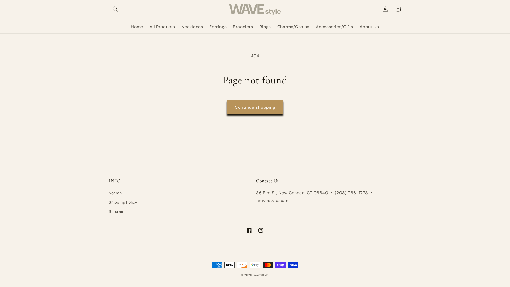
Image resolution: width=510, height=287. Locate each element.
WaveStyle (261, 275)
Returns (116, 211)
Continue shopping (255, 107)
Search (115, 193)
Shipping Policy (123, 202)
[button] (115, 9)
